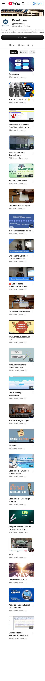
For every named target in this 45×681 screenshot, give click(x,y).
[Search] (23, 3)
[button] (32, 45)
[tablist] (22, 45)
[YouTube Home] (14, 3)
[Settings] (28, 3)
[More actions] (32, 74)
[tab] (12, 45)
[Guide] (3, 3)
